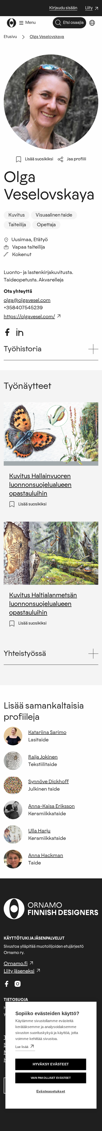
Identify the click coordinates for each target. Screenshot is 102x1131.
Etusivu (10, 37)
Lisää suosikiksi (39, 159)
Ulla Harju (39, 830)
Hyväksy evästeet (51, 1064)
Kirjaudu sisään (63, 8)
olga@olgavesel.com (27, 300)
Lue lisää (21, 1047)
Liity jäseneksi (19, 971)
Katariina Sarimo (47, 732)
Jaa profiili (76, 159)
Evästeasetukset (50, 1091)
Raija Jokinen (43, 757)
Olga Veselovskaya (47, 37)
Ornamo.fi (15, 963)
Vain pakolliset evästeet (51, 1077)
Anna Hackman (45, 855)
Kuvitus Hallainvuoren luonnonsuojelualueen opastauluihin (40, 485)
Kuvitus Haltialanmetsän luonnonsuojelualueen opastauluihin (43, 604)
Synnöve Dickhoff (48, 781)
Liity (92, 8)
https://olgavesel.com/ (29, 316)
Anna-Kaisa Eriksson (51, 806)
